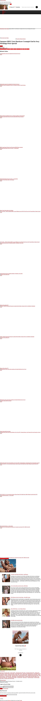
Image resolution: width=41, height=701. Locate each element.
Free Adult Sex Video (23, 674)
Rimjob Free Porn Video (23, 675)
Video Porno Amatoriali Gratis (28, 673)
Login (1, 688)
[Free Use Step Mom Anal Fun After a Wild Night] (6, 593)
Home (3, 10)
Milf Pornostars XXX (21, 676)
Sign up (9, 700)
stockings (27, 49)
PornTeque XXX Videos (12, 677)
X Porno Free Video (7, 675)
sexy (25, 49)
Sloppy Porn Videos (5, 28)
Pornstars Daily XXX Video (9, 678)
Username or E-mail (3, 694)
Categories (4, 11)
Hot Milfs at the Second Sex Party (16, 620)
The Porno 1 (25, 677)
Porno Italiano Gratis (37, 673)
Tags (3, 13)
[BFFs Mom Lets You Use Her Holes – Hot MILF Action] (6, 604)
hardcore (11, 49)
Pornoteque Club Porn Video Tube (13, 674)
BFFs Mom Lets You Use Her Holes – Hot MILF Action (20, 597)
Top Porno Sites (8, 676)
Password (1, 687)
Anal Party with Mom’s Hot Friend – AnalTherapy (19, 574)
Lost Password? (5, 688)
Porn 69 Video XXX (18, 673)
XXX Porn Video (15, 675)
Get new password (3, 695)
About (1, 46)
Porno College (12, 672)
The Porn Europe (30, 677)
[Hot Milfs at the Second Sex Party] (6, 627)
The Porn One (19, 677)
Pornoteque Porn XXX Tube (21, 672)
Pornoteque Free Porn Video (5, 672)
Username (1, 686)
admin (3, 47)
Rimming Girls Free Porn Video (33, 675)
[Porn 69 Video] (3, 0)
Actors (3, 12)
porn (23, 49)
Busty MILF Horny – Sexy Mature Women (18, 608)
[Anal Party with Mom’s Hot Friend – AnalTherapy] (6, 581)
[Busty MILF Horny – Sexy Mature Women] (6, 616)
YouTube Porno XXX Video (9, 673)
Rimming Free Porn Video (32, 674)
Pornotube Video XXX (30, 672)
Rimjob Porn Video (3, 674)
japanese (14, 49)
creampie (8, 49)
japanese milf (18, 49)
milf (21, 49)
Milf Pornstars (14, 676)
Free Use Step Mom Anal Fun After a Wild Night (19, 585)
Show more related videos (4, 558)
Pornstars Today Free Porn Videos (31, 676)
